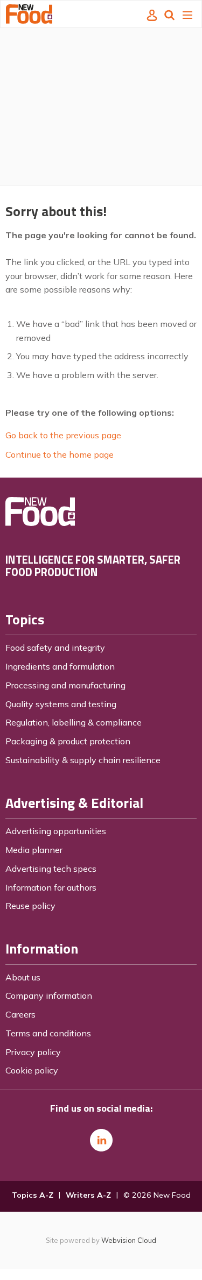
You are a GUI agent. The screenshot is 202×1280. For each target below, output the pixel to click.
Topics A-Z (32, 1195)
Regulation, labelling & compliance (73, 722)
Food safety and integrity (55, 647)
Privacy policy (33, 1052)
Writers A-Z (88, 1195)
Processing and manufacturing (65, 685)
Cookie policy (31, 1070)
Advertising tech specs (50, 868)
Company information (48, 995)
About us (22, 977)
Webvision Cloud (128, 1240)
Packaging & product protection (67, 741)
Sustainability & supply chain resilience (83, 760)
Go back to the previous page (63, 435)
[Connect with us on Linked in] (101, 1140)
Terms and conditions (48, 1033)
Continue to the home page (59, 454)
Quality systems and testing (60, 704)
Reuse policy (30, 905)
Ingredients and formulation (60, 666)
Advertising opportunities (55, 831)
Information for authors (50, 887)
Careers (20, 1014)
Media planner (33, 849)
